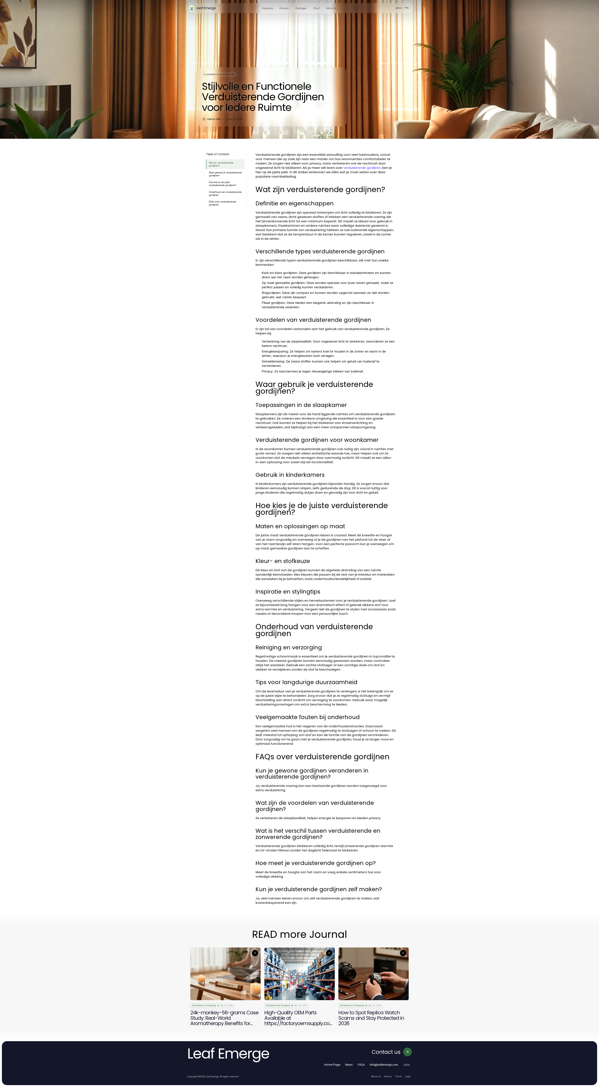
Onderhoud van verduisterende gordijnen (225, 193)
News (349, 1065)
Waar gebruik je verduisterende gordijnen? (225, 174)
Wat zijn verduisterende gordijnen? (221, 164)
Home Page (332, 1065)
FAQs (361, 1065)
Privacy (388, 1076)
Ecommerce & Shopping (219, 74)
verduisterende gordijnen (362, 168)
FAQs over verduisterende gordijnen (222, 203)
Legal (408, 1076)
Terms (398, 1076)
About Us (376, 1076)
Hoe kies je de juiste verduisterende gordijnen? (222, 183)
